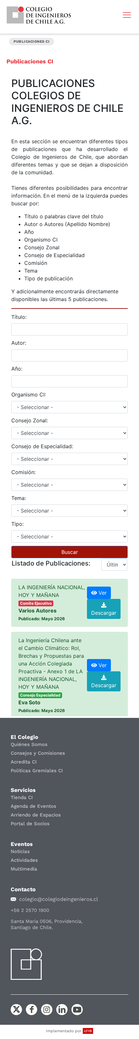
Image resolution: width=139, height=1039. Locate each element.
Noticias (20, 851)
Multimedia (24, 869)
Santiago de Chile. (32, 927)
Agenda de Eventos (33, 806)
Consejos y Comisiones (38, 753)
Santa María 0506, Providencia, (46, 921)
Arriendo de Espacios (36, 815)
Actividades (24, 860)
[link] (38, 15)
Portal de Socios (30, 824)
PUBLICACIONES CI (31, 41)
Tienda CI (22, 797)
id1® (88, 1031)
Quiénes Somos (29, 744)
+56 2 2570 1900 (30, 910)
